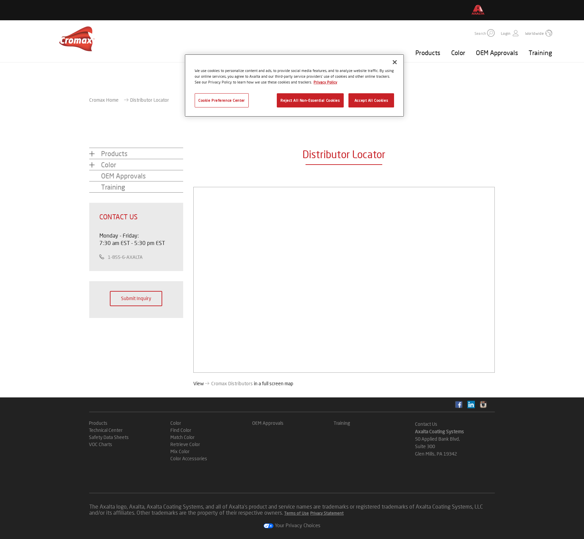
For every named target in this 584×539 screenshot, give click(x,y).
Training (540, 52)
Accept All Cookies (371, 100)
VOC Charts (100, 444)
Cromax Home (104, 100)
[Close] (394, 62)
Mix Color (180, 451)
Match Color (182, 437)
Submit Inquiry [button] (136, 298)
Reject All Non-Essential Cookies (310, 100)
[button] (491, 33)
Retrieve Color (185, 444)
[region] (294, 85)
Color (458, 52)
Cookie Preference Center (221, 100)
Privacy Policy (325, 82)
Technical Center (106, 430)
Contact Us (426, 424)
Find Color (180, 430)
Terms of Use (296, 513)
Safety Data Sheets (109, 437)
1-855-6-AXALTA (125, 257)
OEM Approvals (497, 52)
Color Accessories (188, 458)
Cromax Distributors (232, 383)
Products (427, 52)
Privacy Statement (327, 513)
